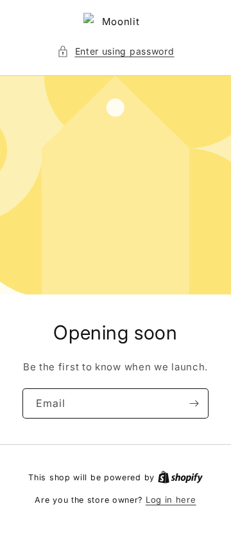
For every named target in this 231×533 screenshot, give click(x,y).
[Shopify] (180, 477)
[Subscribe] (194, 403)
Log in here (171, 499)
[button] (116, 51)
